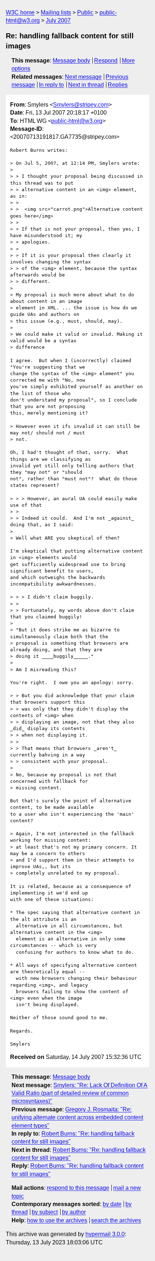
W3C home (20, 12)
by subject (45, 1212)
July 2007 (58, 20)
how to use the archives (57, 1220)
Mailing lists (56, 12)
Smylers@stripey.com (80, 105)
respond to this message (78, 1188)
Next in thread (86, 85)
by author (74, 1212)
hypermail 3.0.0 (105, 1234)
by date (112, 1204)
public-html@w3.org (76, 121)
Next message (83, 77)
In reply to (51, 85)
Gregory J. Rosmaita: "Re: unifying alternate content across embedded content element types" (77, 1117)
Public (85, 12)
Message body (71, 60)
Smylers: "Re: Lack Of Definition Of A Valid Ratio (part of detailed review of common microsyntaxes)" (79, 1093)
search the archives (116, 1220)
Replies (118, 85)
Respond (106, 60)
